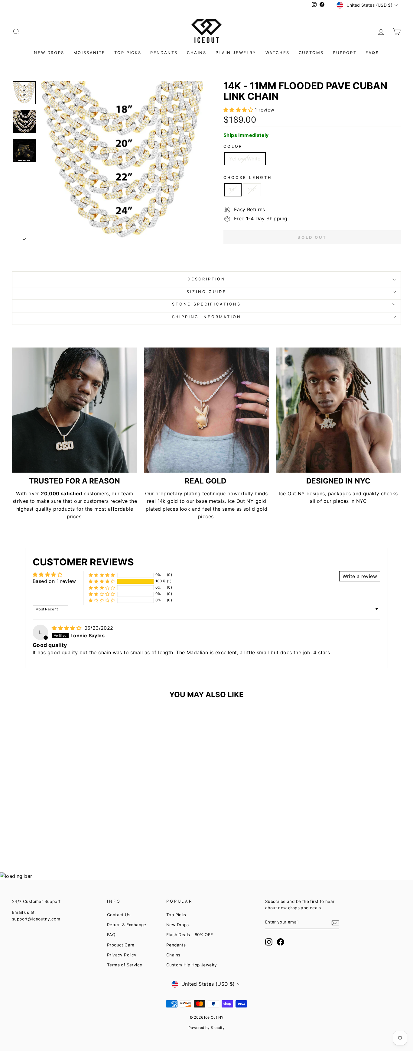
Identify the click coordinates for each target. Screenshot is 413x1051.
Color (232, 146)
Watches (277, 52)
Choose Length (247, 177)
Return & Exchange (126, 924)
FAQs (372, 52)
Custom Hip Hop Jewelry (191, 964)
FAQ (111, 934)
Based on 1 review (54, 581)
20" (252, 189)
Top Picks (127, 52)
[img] (67, 628)
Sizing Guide (206, 291)
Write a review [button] (360, 576)
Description (206, 279)
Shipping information (206, 317)
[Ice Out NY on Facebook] (280, 942)
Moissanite (89, 52)
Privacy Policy (122, 954)
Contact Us (118, 914)
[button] (239, 110)
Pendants (164, 52)
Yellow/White (245, 159)
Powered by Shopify (206, 1027)
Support (344, 52)
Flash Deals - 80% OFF (189, 934)
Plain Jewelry (236, 52)
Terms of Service (124, 964)
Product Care (121, 945)
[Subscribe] (335, 922)
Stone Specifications (206, 304)
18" (232, 189)
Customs (311, 52)
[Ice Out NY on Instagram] (268, 942)
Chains (197, 52)
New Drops (49, 52)
